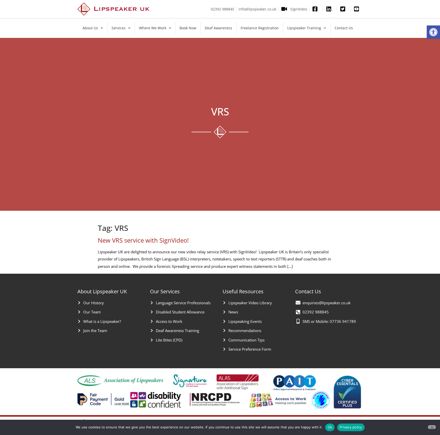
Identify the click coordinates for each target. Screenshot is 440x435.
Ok (330, 427)
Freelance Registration (260, 27)
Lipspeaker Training (304, 27)
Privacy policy (351, 427)
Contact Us (344, 27)
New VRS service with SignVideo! (143, 240)
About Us (90, 27)
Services (119, 27)
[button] (433, 32)
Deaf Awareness (218, 27)
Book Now (188, 27)
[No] (432, 427)
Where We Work (152, 27)
